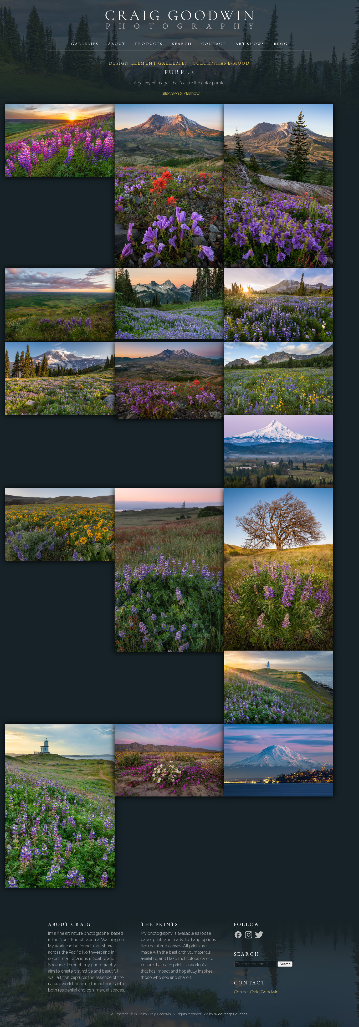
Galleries (85, 43)
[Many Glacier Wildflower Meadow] (278, 412)
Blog (281, 43)
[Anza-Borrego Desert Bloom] (169, 793)
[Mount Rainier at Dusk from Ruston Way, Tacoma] (278, 793)
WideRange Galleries (230, 1014)
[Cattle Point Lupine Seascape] (60, 884)
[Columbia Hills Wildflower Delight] (60, 557)
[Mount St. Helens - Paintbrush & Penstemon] (169, 264)
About (117, 43)
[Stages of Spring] (278, 647)
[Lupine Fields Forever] (278, 338)
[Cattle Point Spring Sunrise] (278, 720)
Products (149, 43)
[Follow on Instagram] (249, 934)
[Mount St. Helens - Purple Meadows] (278, 264)
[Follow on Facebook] (239, 934)
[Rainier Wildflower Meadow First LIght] (60, 411)
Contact (213, 43)
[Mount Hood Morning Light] (278, 484)
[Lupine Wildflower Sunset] (60, 173)
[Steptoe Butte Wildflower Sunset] (60, 337)
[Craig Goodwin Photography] (179, 25)
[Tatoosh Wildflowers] (169, 335)
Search (182, 43)
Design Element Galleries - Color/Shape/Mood (179, 63)
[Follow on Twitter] (260, 934)
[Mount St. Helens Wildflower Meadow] (169, 415)
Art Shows (249, 43)
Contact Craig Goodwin (256, 991)
